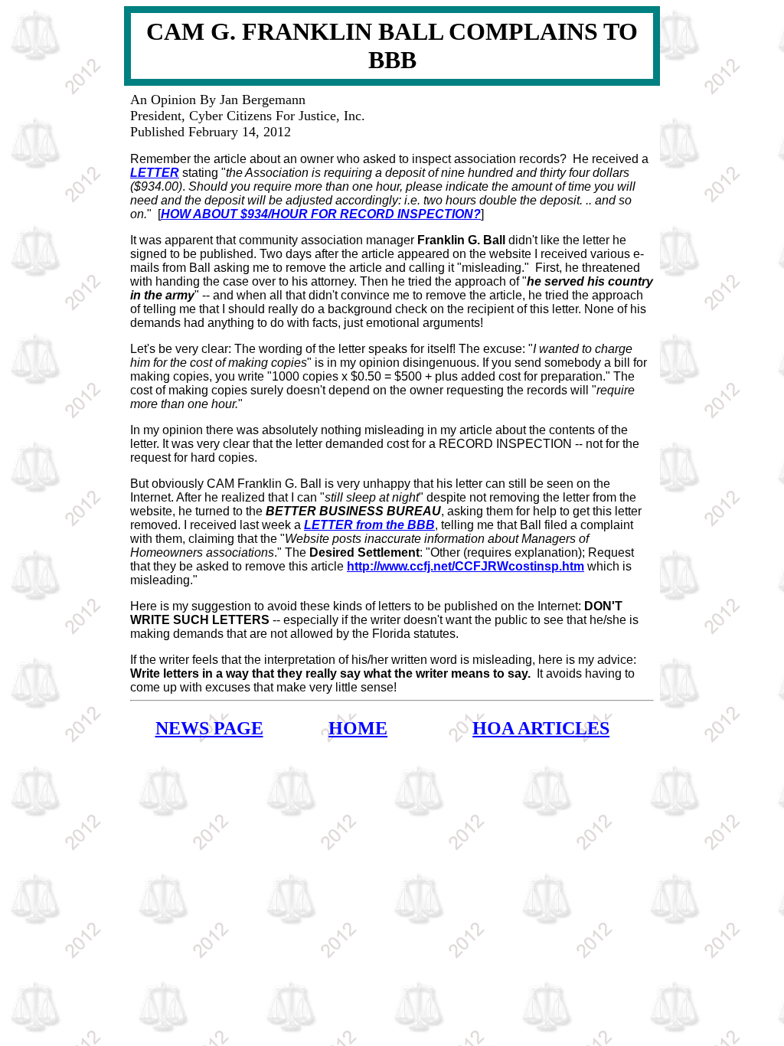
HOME (357, 728)
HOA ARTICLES (540, 728)
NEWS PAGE (209, 728)
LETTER (154, 172)
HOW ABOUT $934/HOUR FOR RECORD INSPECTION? (321, 214)
